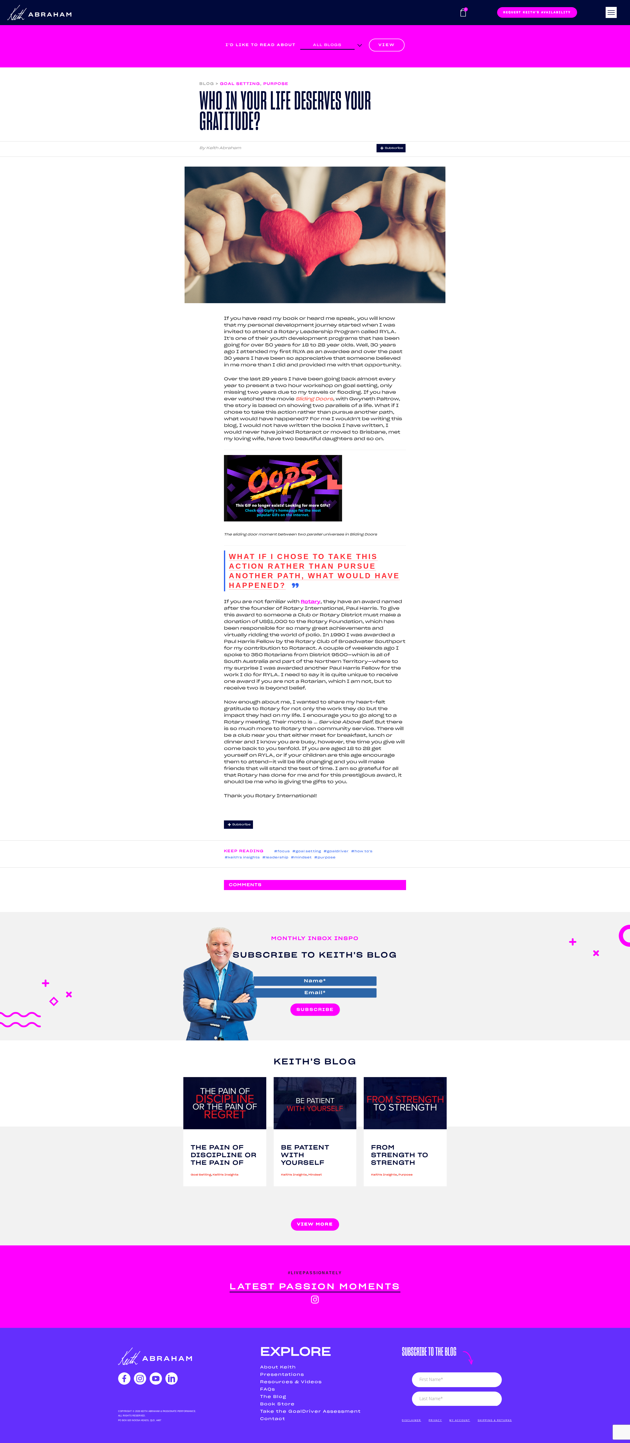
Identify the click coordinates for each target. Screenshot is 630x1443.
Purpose (275, 84)
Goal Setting (240, 84)
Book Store (277, 1404)
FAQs (267, 1389)
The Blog (273, 1397)
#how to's (362, 851)
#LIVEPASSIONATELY (315, 1273)
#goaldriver (336, 851)
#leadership (275, 857)
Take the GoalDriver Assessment (310, 1411)
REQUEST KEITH (537, 12)
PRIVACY (435, 1420)
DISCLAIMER (411, 1420)
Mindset (315, 1175)
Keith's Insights (225, 1175)
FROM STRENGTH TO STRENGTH (399, 1155)
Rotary (310, 602)
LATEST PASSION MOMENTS (315, 1287)
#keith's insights (242, 857)
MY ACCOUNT (459, 1420)
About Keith (278, 1367)
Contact (272, 1419)
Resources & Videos (291, 1382)
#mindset (301, 857)
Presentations (282, 1375)
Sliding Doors (314, 399)
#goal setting (306, 851)
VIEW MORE (315, 1224)
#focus (282, 851)
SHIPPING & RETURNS (495, 1420)
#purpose (325, 857)
